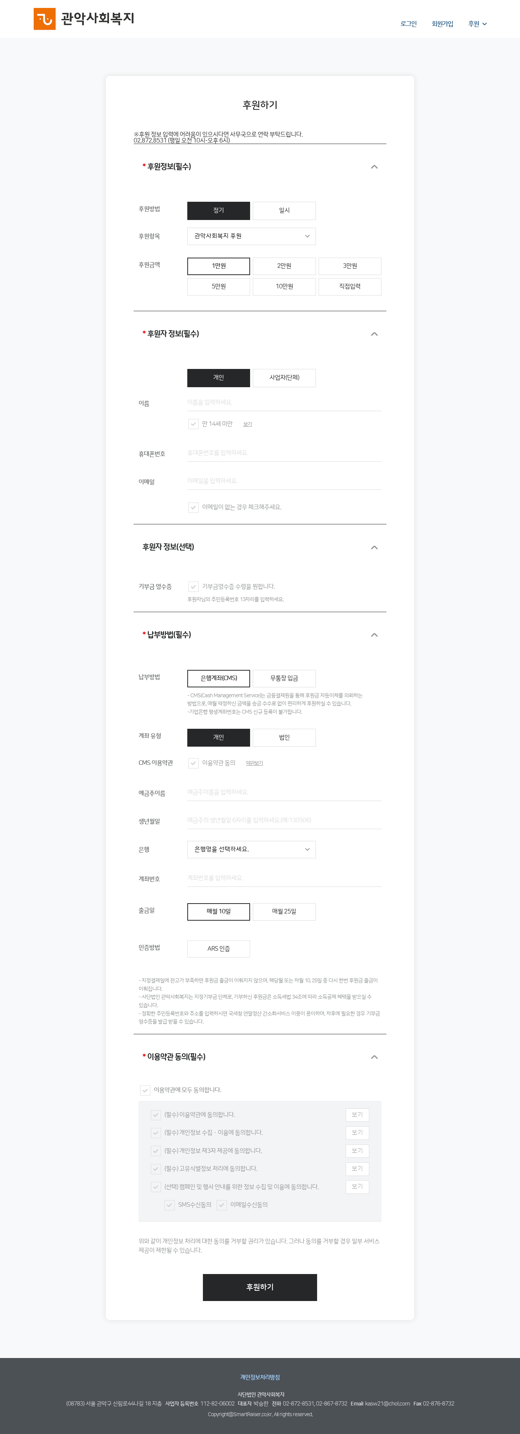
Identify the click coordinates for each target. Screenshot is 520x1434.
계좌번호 (149, 879)
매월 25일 (284, 912)
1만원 (219, 266)
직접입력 (349, 286)
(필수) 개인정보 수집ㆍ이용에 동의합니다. (213, 1133)
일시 (284, 210)
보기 (247, 424)
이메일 (147, 482)
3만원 (350, 266)
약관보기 (254, 763)
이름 (144, 403)
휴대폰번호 (152, 454)
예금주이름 (152, 793)
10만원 (284, 286)
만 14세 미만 (217, 424)
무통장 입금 (284, 678)
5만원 (219, 286)
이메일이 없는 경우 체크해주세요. (241, 507)
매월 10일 (219, 912)
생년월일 (149, 821)
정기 (218, 210)
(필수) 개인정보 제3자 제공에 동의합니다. (213, 1151)
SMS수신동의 (194, 1205)
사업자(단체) (284, 378)
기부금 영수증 (155, 587)
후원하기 (260, 1287)
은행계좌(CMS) (219, 678)
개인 (218, 378)
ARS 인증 (218, 949)
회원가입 (442, 24)
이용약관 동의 (218, 763)
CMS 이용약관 (156, 763)
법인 (284, 737)
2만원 (284, 266)
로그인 (408, 24)
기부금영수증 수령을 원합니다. (238, 587)
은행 (144, 850)
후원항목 (149, 236)
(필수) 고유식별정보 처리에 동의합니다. (210, 1169)
